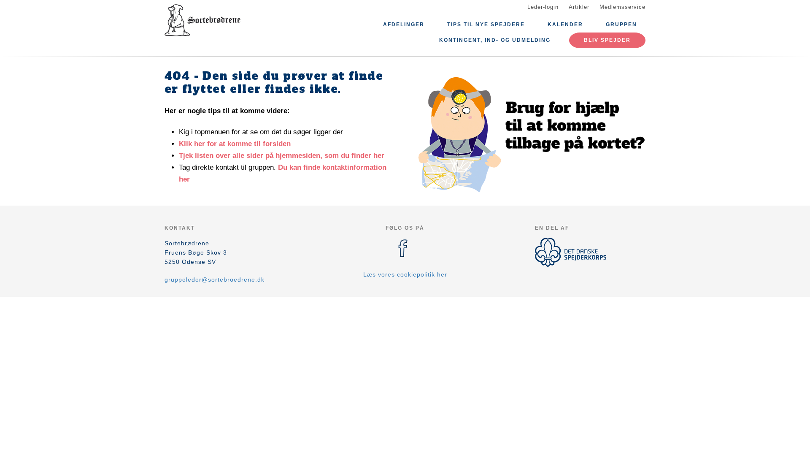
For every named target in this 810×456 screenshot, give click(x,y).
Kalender (565, 24)
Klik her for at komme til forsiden (235, 144)
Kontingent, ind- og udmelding (495, 40)
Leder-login (543, 7)
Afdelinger (403, 24)
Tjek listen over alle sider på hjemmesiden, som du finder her (281, 156)
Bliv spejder (607, 40)
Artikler (579, 7)
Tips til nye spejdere (486, 24)
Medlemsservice (622, 7)
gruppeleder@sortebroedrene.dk (215, 279)
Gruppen (621, 24)
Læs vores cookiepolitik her (405, 274)
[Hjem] (202, 20)
